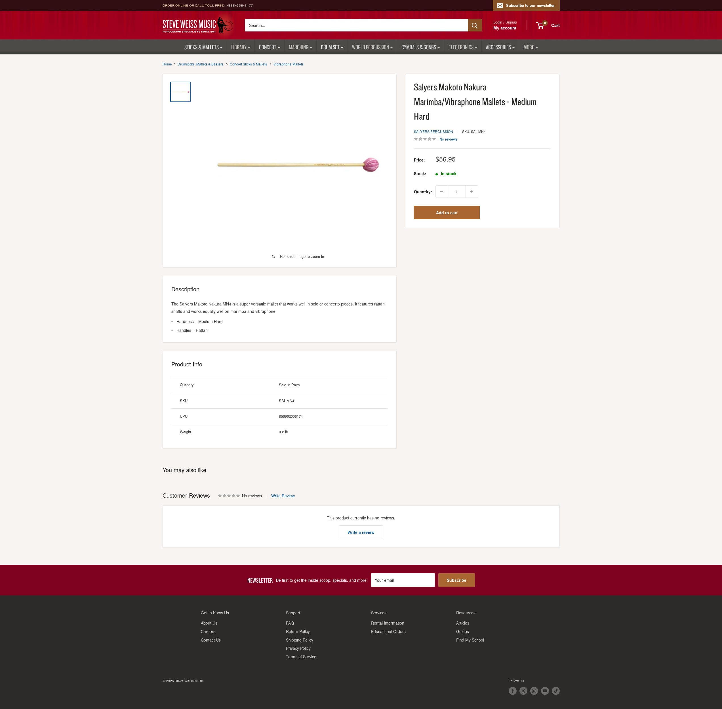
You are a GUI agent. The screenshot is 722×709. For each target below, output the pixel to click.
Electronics (461, 47)
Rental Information (387, 623)
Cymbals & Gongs (418, 47)
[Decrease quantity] (442, 191)
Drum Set (330, 47)
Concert (267, 47)
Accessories (498, 47)
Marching (298, 47)
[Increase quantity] (472, 191)
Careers (208, 631)
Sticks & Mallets (201, 47)
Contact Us (211, 640)
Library (239, 47)
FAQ (290, 623)
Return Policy (298, 631)
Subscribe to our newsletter (530, 5)
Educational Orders (388, 631)
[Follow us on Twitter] (523, 691)
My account (504, 28)
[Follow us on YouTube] (545, 691)
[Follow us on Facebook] (513, 691)
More (528, 47)
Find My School (470, 640)
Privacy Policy (298, 648)
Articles (462, 623)
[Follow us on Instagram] (534, 691)
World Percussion (370, 47)
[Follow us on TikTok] (556, 691)
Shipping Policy (299, 640)
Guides (462, 631)
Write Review (283, 495)
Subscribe (456, 580)
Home (167, 63)
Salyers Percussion (433, 131)
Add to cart (447, 212)
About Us (209, 623)
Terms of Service (301, 656)
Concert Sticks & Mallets (248, 63)
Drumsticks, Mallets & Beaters (200, 63)
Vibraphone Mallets (288, 63)
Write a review (361, 532)
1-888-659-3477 (239, 5)
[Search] (475, 25)
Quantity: (423, 191)
